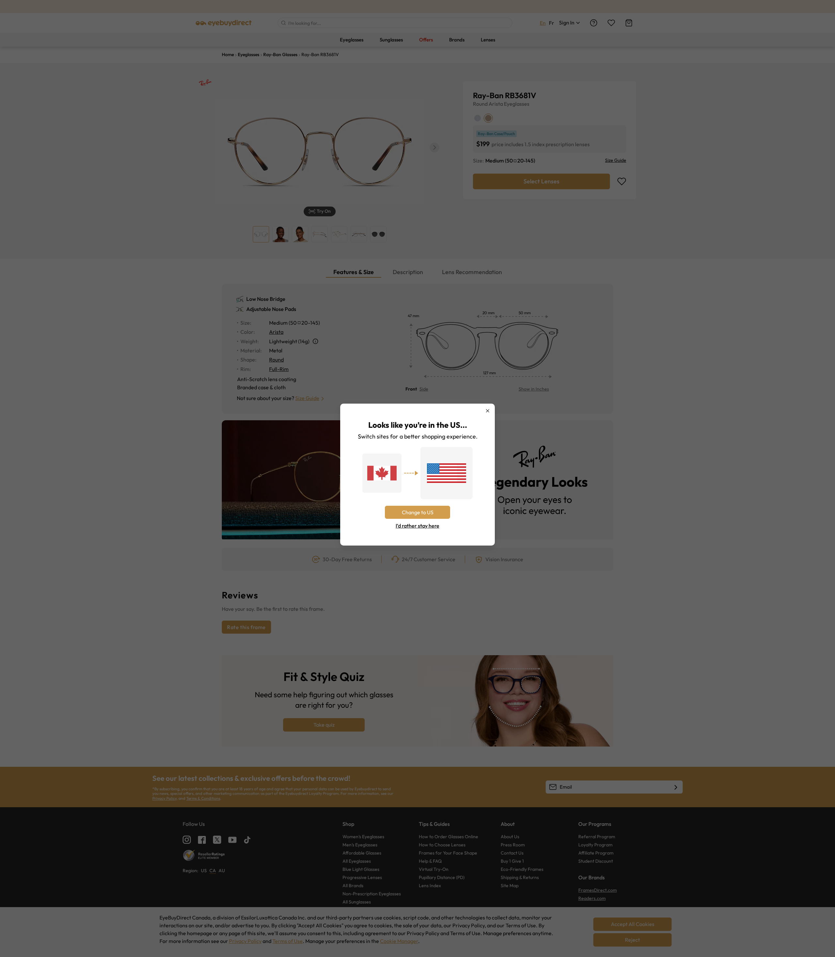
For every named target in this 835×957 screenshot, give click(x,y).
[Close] (487, 410)
